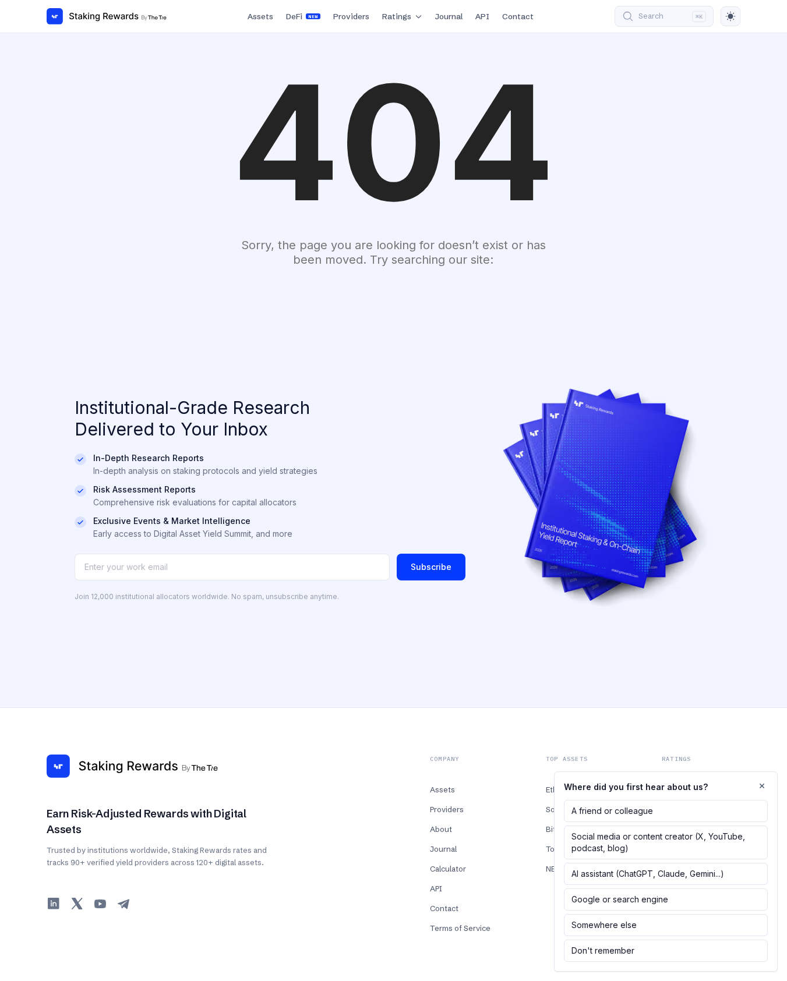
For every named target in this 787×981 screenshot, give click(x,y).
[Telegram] (123, 904)
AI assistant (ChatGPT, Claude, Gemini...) (647, 874)
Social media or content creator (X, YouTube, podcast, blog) (658, 842)
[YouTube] (100, 904)
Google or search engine (619, 899)
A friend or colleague (612, 811)
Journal (449, 16)
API (482, 16)
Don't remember (602, 950)
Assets (260, 16)
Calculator (448, 868)
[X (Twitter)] (77, 904)
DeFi (301, 16)
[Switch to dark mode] (730, 16)
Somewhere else (604, 925)
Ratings (396, 16)
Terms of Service (460, 928)
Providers (351, 16)
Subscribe (431, 567)
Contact (518, 16)
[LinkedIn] (54, 904)
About (441, 829)
